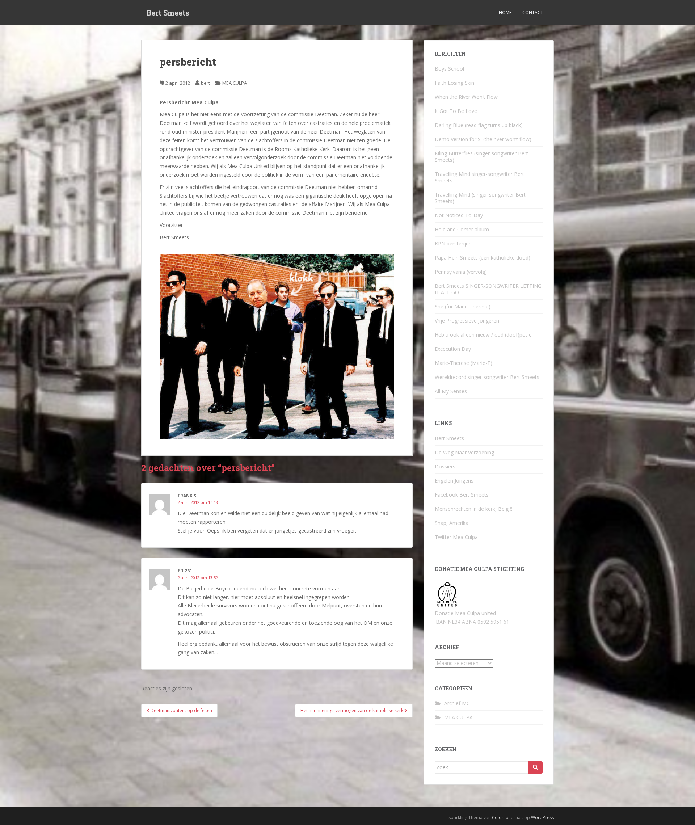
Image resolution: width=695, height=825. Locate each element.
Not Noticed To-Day (459, 215)
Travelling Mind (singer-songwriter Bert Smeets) (480, 198)
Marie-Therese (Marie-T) (463, 362)
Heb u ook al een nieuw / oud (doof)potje (483, 334)
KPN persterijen (453, 243)
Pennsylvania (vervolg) (461, 271)
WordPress (542, 818)
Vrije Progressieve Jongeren (467, 320)
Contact (532, 12)
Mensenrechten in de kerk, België (474, 508)
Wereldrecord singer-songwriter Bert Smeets (487, 377)
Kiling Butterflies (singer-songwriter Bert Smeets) (481, 156)
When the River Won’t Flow (466, 96)
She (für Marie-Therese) (462, 306)
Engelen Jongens (454, 480)
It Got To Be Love (456, 111)
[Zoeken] (535, 767)
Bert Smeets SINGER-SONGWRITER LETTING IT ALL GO (488, 289)
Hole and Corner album (462, 229)
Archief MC (457, 703)
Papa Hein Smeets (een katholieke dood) (482, 257)
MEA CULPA (234, 83)
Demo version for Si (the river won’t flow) (483, 139)
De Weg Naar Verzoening (464, 452)
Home (505, 12)
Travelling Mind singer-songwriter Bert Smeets (479, 177)
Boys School (449, 68)
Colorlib (500, 818)
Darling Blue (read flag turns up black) (479, 125)
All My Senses (451, 391)
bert (205, 83)
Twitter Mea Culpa (456, 537)
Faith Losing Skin (454, 82)
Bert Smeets (168, 12)
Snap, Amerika (451, 522)
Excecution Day (453, 348)
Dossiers (445, 466)
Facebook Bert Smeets (462, 494)
